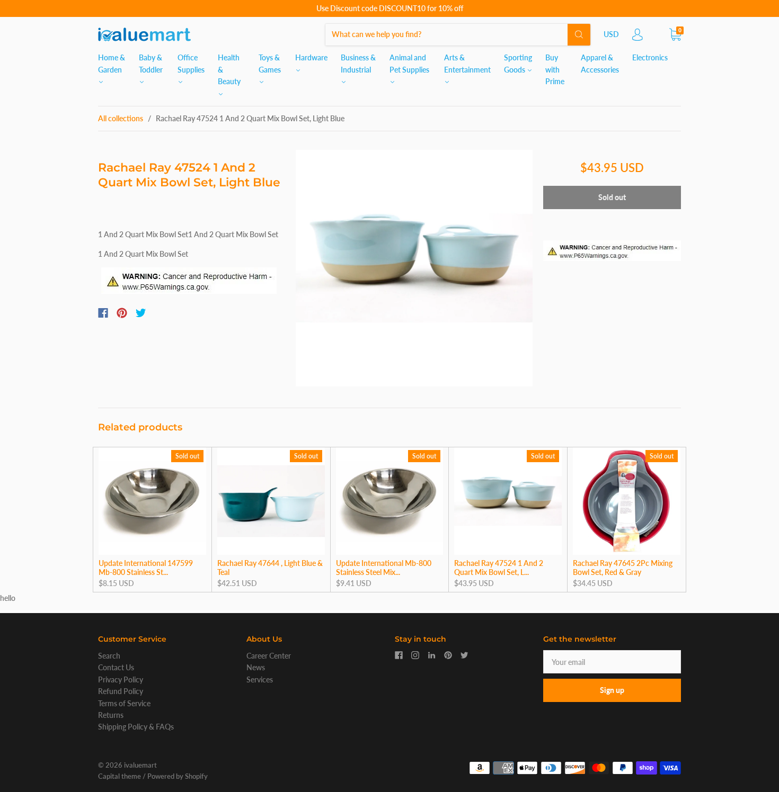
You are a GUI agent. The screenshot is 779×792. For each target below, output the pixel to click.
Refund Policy (120, 691)
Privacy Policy (120, 679)
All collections (120, 118)
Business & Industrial (358, 63)
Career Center (268, 655)
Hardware (311, 57)
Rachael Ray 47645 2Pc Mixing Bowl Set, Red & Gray (622, 568)
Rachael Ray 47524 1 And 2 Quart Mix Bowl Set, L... (498, 568)
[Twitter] (141, 313)
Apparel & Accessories (600, 63)
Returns (110, 714)
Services (259, 679)
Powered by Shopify (177, 776)
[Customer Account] (637, 37)
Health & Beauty (229, 69)
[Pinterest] (121, 313)
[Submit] (579, 34)
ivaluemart (140, 765)
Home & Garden (111, 63)
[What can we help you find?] (457, 34)
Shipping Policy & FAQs (136, 726)
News (255, 667)
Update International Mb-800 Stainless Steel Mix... (383, 568)
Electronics (650, 57)
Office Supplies (191, 63)
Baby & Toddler (151, 63)
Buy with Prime (554, 69)
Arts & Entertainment (467, 63)
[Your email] (612, 661)
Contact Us (116, 667)
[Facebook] (103, 313)
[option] (414, 268)
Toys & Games (270, 63)
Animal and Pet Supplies (409, 63)
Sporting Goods (518, 63)
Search (109, 655)
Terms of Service (124, 703)
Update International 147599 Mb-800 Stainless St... (146, 568)
